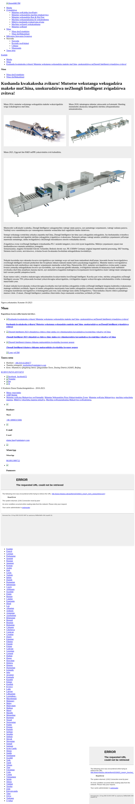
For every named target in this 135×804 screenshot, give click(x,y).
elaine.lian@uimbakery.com (18, 440)
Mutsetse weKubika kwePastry (24, 12)
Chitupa (15, 46)
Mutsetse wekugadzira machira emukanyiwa (30, 15)
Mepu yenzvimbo (13, 393)
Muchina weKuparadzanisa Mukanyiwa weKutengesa (68, 400)
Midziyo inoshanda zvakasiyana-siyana (28, 22)
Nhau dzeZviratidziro (20, 31)
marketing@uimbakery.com (34, 365)
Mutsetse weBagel (19, 27)
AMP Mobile (11, 395)
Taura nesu (10, 50)
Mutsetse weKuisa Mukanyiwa (102, 397)
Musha (9, 8)
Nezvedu (15, 41)
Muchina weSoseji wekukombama (26, 24)
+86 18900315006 (14, 420)
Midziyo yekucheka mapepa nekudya (29, 400)
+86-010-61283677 (23, 363)
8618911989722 (13, 460)
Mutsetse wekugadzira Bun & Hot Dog (28, 17)
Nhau (8, 29)
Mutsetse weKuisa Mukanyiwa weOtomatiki (25, 397)
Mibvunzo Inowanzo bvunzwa (19, 36)
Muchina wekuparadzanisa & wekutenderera (30, 19)
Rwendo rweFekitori (20, 43)
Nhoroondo (16, 48)
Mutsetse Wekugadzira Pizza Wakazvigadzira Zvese (66, 397)
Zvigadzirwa (11, 10)
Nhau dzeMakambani (21, 34)
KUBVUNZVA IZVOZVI (12, 372)
